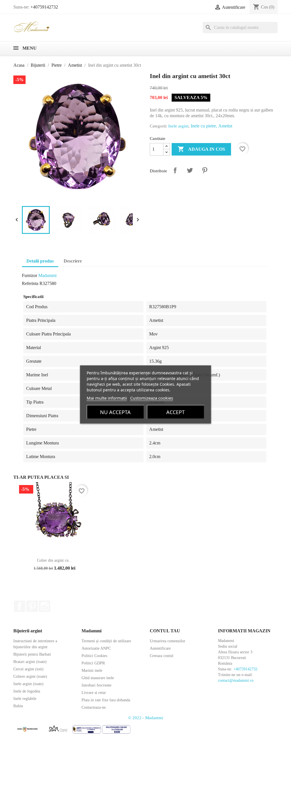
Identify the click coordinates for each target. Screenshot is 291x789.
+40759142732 (44, 7)
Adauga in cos (201, 149)
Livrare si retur (94, 693)
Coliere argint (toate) (30, 676)
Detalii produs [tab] (40, 261)
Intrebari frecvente (96, 685)
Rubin (18, 706)
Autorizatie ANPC (96, 648)
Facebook (19, 606)
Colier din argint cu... (54, 560)
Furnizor (29, 275)
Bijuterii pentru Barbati (32, 654)
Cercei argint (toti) (28, 669)
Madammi (47, 275)
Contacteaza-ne (94, 707)
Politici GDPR (93, 663)
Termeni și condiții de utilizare (106, 641)
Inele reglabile (24, 698)
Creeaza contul (161, 656)
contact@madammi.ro (235, 680)
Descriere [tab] (73, 261)
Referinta (30, 283)
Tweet (190, 170)
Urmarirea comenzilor (167, 641)
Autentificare (160, 648)
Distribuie (175, 170)
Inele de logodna (26, 691)
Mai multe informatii (107, 398)
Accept (175, 412)
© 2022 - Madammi (145, 717)
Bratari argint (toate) (30, 662)
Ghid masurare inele (98, 678)
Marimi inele (92, 670)
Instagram (44, 606)
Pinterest (204, 170)
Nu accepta (115, 412)
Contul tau (165, 630)
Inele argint (178, 126)
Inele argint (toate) (28, 684)
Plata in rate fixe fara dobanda (106, 700)
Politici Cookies (94, 656)
